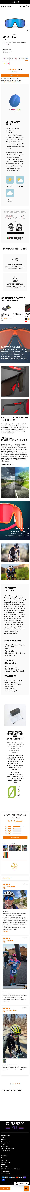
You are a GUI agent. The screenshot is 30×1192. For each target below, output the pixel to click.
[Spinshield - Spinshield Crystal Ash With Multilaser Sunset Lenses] (3, 1111)
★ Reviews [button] (5, 1188)
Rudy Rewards (4, 1144)
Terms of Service (5, 1150)
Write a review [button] (15, 837)
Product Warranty (5, 1141)
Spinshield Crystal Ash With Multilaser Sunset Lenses (4, 58)
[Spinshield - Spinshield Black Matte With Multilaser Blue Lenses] (8, 1113)
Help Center (4, 1160)
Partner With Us (5, 1166)
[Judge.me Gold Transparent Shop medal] (14, 866)
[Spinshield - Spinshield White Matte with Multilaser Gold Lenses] (5, 1113)
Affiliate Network (5, 1171)
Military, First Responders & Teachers (10, 1169)
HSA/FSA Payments (6, 1162)
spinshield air (5, 82)
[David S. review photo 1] (15, 899)
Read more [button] (6, 931)
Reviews (3, 1164)
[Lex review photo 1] (15, 966)
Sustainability (4, 1155)
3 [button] (15, 1083)
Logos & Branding (5, 1173)
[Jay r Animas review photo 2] (4, 1061)
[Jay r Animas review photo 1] (15, 1036)
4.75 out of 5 (19, 821)
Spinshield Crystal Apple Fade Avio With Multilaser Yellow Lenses (4, 63)
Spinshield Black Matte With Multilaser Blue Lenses (26, 58)
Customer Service (5, 1135)
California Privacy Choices (7, 1148)
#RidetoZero (11, 757)
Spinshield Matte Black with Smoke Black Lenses (19, 58)
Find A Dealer (4, 1158)
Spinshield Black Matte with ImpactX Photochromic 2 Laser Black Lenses (11, 58)
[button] (12, 69)
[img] (6, 884)
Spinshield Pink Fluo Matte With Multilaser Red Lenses (7, 63)
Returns (3, 1139)
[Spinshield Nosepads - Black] (26, 319)
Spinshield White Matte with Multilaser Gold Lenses (22, 58)
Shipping (3, 1137)
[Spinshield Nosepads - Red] (26, 321)
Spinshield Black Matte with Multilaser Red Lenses (15, 58)
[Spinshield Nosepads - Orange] (28, 319)
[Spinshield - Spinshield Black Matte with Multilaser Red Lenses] (10, 1111)
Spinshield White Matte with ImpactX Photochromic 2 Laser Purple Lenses (7, 58)
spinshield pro (15, 82)
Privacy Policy (4, 1146)
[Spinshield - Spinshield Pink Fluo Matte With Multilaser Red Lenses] (3, 1115)
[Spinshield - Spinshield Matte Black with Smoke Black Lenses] (3, 1113)
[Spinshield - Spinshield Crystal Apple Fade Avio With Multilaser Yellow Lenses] (10, 1113)
